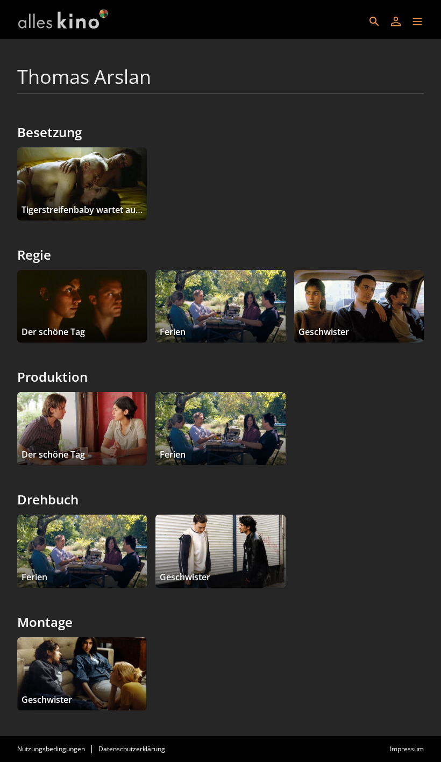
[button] (417, 21)
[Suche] (374, 21)
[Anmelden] (396, 21)
